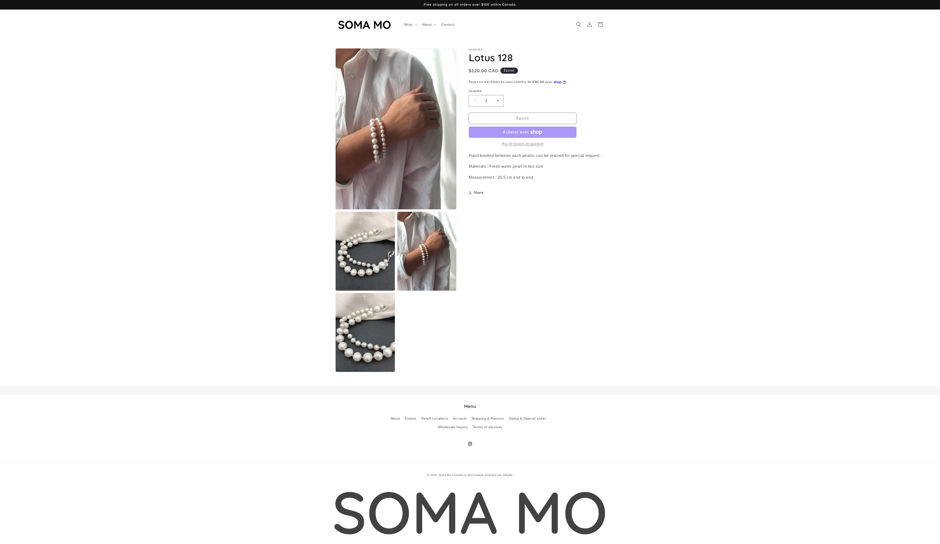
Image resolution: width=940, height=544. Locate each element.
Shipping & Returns (487, 418)
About (395, 418)
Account (460, 418)
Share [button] (479, 192)
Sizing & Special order (527, 418)
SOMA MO (470, 511)
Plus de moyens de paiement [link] (523, 144)
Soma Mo (445, 474)
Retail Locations (434, 418)
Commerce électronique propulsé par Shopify (482, 474)
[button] (410, 24)
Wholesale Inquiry (453, 427)
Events (410, 418)
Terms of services (487, 427)
